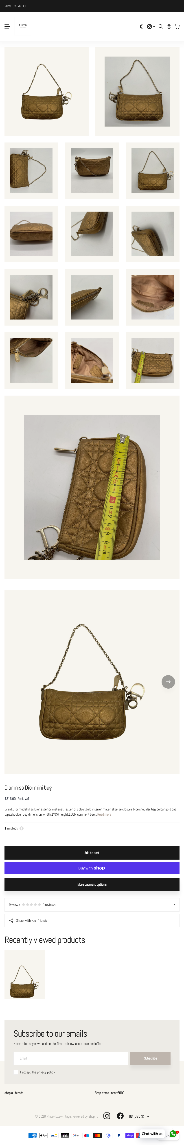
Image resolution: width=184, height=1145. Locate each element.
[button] (168, 682)
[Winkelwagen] (177, 26)
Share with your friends (31, 920)
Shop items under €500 (109, 1092)
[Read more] (151, 26)
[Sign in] (169, 26)
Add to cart (92, 852)
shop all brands (13, 1092)
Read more (104, 814)
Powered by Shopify (85, 1116)
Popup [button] (22, 828)
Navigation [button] (6, 26)
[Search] (161, 26)
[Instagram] (106, 1115)
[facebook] (120, 1115)
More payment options (92, 884)
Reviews (32, 904)
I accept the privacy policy (37, 1072)
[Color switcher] (141, 26)
